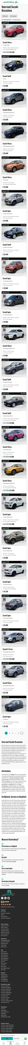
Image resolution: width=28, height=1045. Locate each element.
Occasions (3, 911)
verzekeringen (5, 786)
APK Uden (3, 965)
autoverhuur (6, 789)
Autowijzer (3, 1013)
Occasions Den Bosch (6, 987)
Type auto (3, 910)
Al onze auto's (4, 916)
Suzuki (5, 16)
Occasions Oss (4, 995)
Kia (11, 779)
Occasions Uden (4, 999)
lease (20, 784)
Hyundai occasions (5, 932)
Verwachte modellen (6, 918)
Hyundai (21, 777)
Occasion (14, 16)
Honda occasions (5, 934)
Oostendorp (4, 1007)
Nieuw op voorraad (5, 913)
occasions (7, 781)
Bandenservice (4, 943)
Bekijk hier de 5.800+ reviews (8, 907)
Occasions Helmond (5, 990)
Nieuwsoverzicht (5, 1012)
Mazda (17, 777)
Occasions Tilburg (5, 997)
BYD (14, 777)
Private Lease (4, 974)
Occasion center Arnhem (6, 1031)
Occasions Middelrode (6, 992)
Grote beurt (3, 945)
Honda (6, 779)
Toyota (11, 777)
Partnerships (4, 1015)
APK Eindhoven (4, 955)
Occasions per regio (5, 984)
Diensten (3, 972)
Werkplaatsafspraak (5, 940)
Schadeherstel (4, 979)
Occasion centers (5, 1023)
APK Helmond (4, 956)
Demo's (2, 914)
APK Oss (3, 961)
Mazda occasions (5, 930)
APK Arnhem (4, 951)
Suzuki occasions (5, 929)
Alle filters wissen (16, 19)
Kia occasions (4, 935)
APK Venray (3, 966)
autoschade (4, 784)
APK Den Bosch (4, 953)
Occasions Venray (5, 1002)
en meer (7, 885)
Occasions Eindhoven (6, 989)
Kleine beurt (4, 946)
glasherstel (11, 784)
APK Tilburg (4, 963)
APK (2, 950)
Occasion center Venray (6, 1030)
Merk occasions (4, 924)
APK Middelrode (5, 958)
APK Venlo (3, 969)
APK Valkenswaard (5, 968)
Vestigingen (3, 1010)
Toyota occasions (5, 925)
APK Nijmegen (4, 960)
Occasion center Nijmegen (7, 1028)
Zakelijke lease (4, 976)
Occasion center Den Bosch (7, 1025)
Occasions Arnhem (5, 986)
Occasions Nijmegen (5, 994)
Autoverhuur (4, 977)
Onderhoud (3, 938)
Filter (7, 1038)
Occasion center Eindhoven (7, 1026)
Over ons (3, 1008)
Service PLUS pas (5, 942)
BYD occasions (4, 927)
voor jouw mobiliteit (11, 861)
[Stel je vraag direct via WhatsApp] (25, 1039)
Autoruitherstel (4, 981)
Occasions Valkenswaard (6, 1000)
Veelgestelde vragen (5, 1016)
